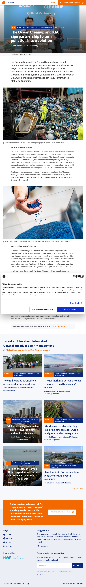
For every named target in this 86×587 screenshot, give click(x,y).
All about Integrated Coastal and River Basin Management (28, 350)
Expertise (9, 539)
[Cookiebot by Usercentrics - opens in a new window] (74, 276)
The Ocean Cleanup (58, 326)
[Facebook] (24, 583)
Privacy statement (69, 583)
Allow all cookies (70, 309)
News (12, 2)
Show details (74, 303)
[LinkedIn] (27, 583)
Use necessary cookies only (42, 309)
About (8, 535)
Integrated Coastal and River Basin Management (35, 27)
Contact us (44, 547)
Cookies (80, 583)
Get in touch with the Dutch (70, 2)
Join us (9, 546)
